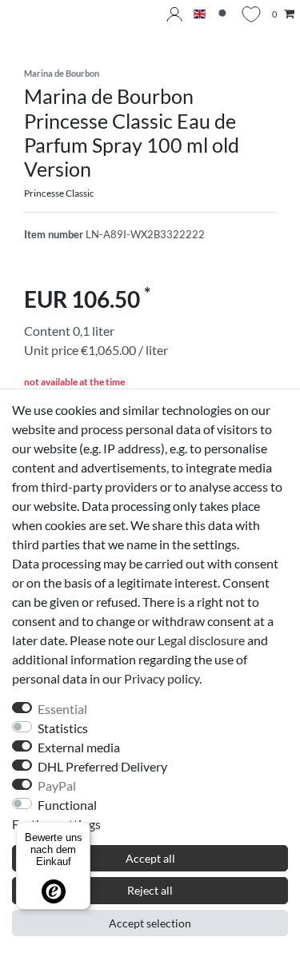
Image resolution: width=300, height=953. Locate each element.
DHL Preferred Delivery (102, 766)
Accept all (150, 858)
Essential (62, 708)
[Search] (223, 14)
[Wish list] (251, 14)
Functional (67, 804)
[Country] (199, 14)
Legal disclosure (201, 640)
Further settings (56, 823)
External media (79, 747)
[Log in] (174, 14)
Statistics (63, 728)
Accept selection (150, 923)
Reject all (150, 890)
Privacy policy (161, 678)
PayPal (57, 785)
